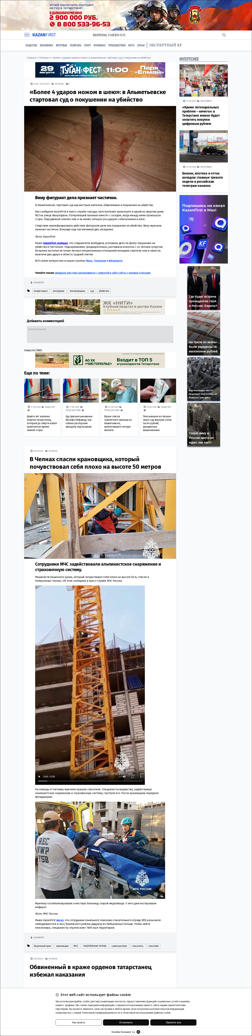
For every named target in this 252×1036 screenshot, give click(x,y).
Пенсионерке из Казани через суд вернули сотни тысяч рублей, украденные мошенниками (157, 423)
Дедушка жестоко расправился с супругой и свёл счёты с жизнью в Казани (102, 272)
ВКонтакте (115, 260)
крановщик (62, 945)
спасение (153, 945)
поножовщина (77, 290)
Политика (75, 45)
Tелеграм (100, 260)
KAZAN (44, 35)
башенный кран (42, 945)
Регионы (44, 57)
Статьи (141, 45)
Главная (31, 57)
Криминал (99, 45)
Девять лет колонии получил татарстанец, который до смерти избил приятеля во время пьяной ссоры (42, 423)
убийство (104, 290)
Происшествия (117, 45)
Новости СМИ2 (33, 350)
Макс (89, 260)
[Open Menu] (27, 35)
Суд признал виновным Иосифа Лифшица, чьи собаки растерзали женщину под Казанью (79, 421)
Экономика (46, 45)
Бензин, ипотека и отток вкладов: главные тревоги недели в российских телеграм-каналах (202, 179)
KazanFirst (38, 282)
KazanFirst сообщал (55, 243)
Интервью (61, 45)
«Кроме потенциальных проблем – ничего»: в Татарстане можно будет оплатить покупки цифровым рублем (201, 115)
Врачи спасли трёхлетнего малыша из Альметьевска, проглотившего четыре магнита (118, 423)
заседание (58, 290)
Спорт (87, 45)
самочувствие (119, 945)
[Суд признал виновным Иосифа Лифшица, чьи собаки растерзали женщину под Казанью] (81, 390)
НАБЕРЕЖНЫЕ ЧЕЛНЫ (94, 945)
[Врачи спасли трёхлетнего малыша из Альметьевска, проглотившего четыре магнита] (119, 390)
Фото (131, 45)
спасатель (137, 945)
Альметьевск (41, 290)
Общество (31, 45)
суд (92, 290)
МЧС (76, 945)
